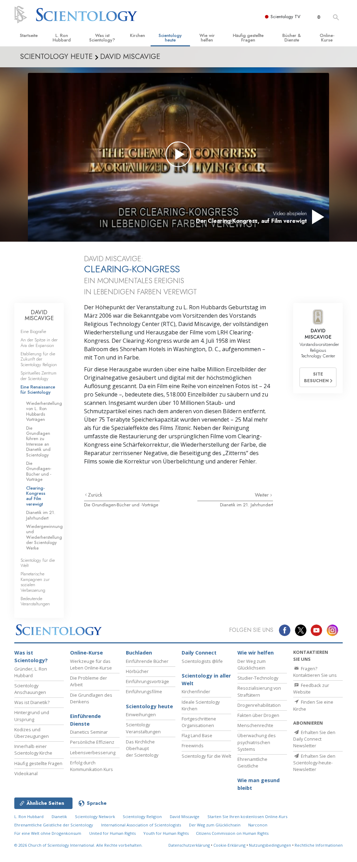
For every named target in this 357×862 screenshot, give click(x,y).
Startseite (29, 35)
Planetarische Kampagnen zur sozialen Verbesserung (35, 581)
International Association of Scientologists (141, 824)
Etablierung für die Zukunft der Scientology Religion (39, 359)
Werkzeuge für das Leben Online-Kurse (91, 664)
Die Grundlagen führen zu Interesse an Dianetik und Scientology (38, 441)
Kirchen (137, 35)
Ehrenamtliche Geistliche (252, 762)
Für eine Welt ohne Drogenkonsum (47, 833)
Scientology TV (286, 16)
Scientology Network (95, 816)
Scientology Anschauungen (30, 688)
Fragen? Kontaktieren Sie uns (315, 671)
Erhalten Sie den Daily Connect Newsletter (314, 739)
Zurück (95, 494)
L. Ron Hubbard (62, 37)
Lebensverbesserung (92, 752)
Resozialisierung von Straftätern (259, 691)
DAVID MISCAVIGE (39, 315)
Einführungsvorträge (147, 681)
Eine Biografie (33, 331)
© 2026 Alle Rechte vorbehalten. (78, 845)
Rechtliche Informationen (319, 845)
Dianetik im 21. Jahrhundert (246, 504)
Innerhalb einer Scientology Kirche (33, 749)
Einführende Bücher (147, 661)
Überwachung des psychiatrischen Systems (256, 742)
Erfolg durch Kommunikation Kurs (91, 765)
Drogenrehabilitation (259, 705)
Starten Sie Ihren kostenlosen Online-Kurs (247, 816)
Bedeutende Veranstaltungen (35, 601)
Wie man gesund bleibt (258, 784)
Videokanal (26, 773)
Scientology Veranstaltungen (143, 727)
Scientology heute (170, 37)
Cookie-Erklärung (229, 845)
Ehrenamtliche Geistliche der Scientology (53, 824)
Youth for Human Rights (166, 833)
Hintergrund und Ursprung (31, 715)
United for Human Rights (113, 833)
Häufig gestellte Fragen (248, 37)
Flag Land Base (197, 735)
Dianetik (59, 816)
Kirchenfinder (196, 691)
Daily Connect (199, 652)
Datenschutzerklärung (189, 845)
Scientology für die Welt (38, 563)
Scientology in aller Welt (206, 679)
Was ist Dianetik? (32, 702)
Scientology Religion (142, 816)
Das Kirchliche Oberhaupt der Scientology (142, 748)
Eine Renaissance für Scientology (38, 389)
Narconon (257, 824)
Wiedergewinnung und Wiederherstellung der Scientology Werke (44, 537)
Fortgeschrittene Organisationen (199, 722)
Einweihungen (141, 714)
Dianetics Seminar (89, 732)
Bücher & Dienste (291, 37)
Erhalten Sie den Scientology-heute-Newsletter (314, 762)
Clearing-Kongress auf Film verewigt (35, 496)
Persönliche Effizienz (92, 742)
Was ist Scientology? (102, 37)
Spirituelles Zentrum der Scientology (38, 375)
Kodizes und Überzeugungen (31, 732)
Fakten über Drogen (258, 715)
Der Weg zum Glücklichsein (251, 664)
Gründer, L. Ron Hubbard (30, 672)
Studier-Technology (257, 678)
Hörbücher (137, 671)
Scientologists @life (202, 661)
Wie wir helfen (207, 37)
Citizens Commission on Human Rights (232, 833)
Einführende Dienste (85, 720)
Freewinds (193, 745)
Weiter (262, 494)
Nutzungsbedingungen (270, 845)
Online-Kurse (327, 37)
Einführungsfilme (144, 691)
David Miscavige (184, 816)
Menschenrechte (255, 725)
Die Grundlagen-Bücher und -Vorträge (121, 504)
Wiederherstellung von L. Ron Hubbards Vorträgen (44, 411)
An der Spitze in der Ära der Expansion (39, 342)
